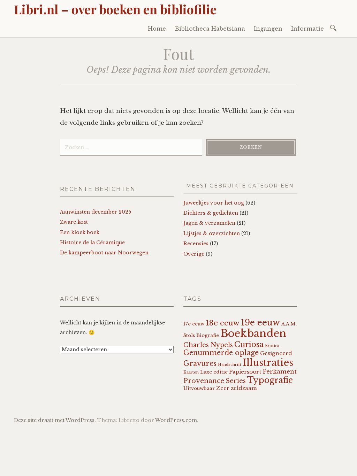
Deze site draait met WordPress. (55, 420)
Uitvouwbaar (199, 388)
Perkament (280, 371)
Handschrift (229, 364)
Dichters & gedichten (210, 213)
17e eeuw (193, 324)
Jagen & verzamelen (209, 223)
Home (157, 28)
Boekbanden (253, 333)
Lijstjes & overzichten (211, 233)
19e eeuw (260, 322)
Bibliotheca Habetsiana (210, 28)
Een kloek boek (79, 232)
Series (236, 381)
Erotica (272, 346)
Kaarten (191, 372)
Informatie (307, 28)
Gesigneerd (276, 353)
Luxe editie (214, 372)
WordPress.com (176, 420)
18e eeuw (223, 323)
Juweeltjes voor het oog (213, 203)
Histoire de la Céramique (92, 242)
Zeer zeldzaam (236, 388)
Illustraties (268, 362)
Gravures (200, 363)
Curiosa (249, 344)
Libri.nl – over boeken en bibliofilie (115, 9)
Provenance (203, 381)
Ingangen (268, 28)
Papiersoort (245, 371)
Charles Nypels (208, 345)
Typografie (270, 380)
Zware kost (74, 222)
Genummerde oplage (221, 352)
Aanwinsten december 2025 (95, 212)
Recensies (195, 243)
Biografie (207, 335)
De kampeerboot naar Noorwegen (104, 252)
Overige (193, 254)
